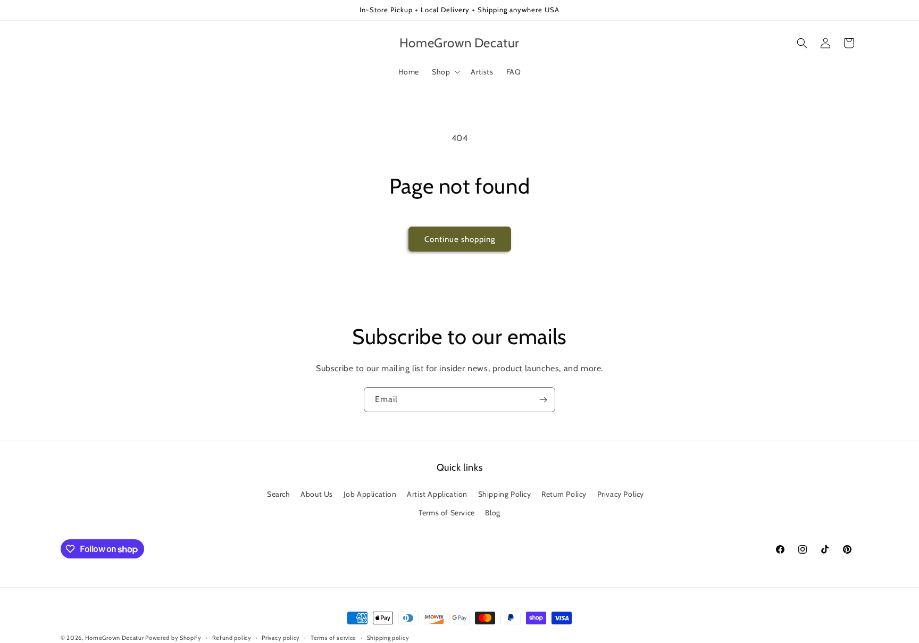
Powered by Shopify (173, 637)
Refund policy (232, 637)
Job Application (370, 494)
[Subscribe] (543, 399)
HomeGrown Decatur (115, 637)
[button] (444, 72)
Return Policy (564, 494)
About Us (316, 494)
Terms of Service (447, 512)
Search (278, 494)
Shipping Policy (504, 494)
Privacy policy (281, 637)
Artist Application (437, 494)
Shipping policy (388, 637)
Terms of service (333, 637)
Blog (492, 512)
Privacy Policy (620, 494)
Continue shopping (459, 239)
